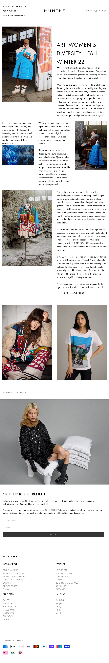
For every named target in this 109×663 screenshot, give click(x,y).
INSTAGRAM (8, 612)
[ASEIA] (27, 215)
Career (6, 600)
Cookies (7, 582)
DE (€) (58, 606)
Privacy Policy (10, 586)
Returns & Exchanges (67, 582)
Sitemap (7, 589)
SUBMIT (53, 535)
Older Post (22, 392)
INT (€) (59, 603)
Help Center (61, 570)
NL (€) (58, 609)
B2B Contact (9, 606)
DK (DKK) (60, 600)
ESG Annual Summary (14, 576)
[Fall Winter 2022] (27, 52)
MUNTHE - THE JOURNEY (14, 573)
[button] (95, 10)
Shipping (60, 579)
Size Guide (61, 586)
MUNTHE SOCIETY (50, 509)
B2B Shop (7, 603)
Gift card (60, 589)
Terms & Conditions (13, 579)
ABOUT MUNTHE (10, 570)
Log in (89, 11)
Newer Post (9, 392)
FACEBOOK (8, 616)
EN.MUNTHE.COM (16, 640)
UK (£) (58, 612)
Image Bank (9, 609)
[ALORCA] (82, 342)
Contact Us (62, 576)
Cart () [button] (102, 11)
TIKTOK (6, 619)
